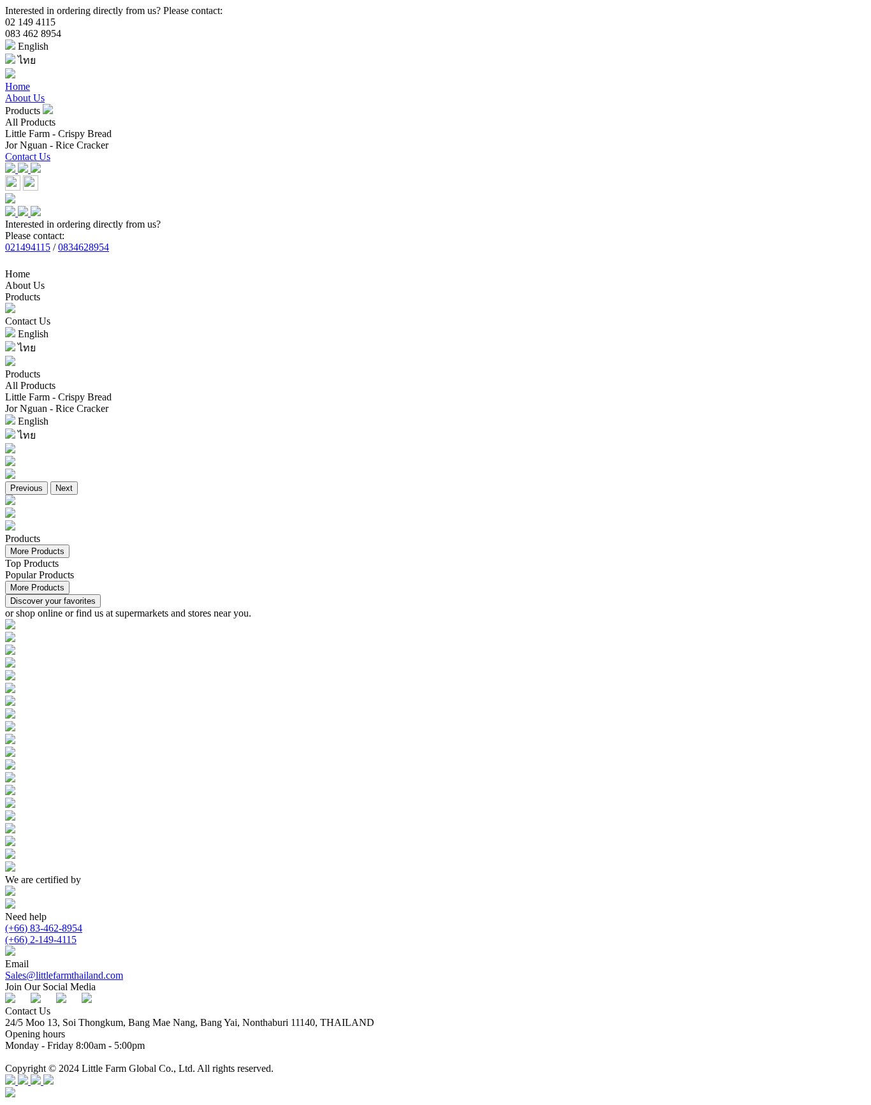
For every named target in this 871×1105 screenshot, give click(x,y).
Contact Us (27, 156)
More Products (37, 551)
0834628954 (83, 247)
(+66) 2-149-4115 (41, 939)
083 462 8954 (33, 33)
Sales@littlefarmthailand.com (64, 975)
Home (17, 86)
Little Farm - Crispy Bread (58, 133)
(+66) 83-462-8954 (43, 928)
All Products (30, 122)
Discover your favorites (53, 601)
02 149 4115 (30, 22)
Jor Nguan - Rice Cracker (56, 145)
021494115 (27, 247)
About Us (25, 97)
